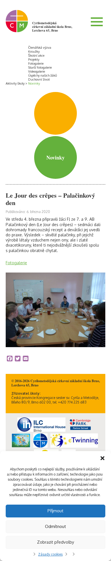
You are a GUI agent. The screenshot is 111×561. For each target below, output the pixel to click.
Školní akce (36, 56)
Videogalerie (36, 71)
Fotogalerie (36, 63)
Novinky (34, 83)
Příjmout (55, 510)
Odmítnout (55, 526)
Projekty (33, 60)
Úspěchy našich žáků (42, 75)
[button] (102, 458)
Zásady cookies (50, 554)
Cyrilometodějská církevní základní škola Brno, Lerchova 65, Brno (52, 27)
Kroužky (34, 52)
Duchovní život (39, 79)
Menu (97, 22)
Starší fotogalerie (40, 67)
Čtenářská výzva (39, 48)
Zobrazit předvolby (55, 542)
